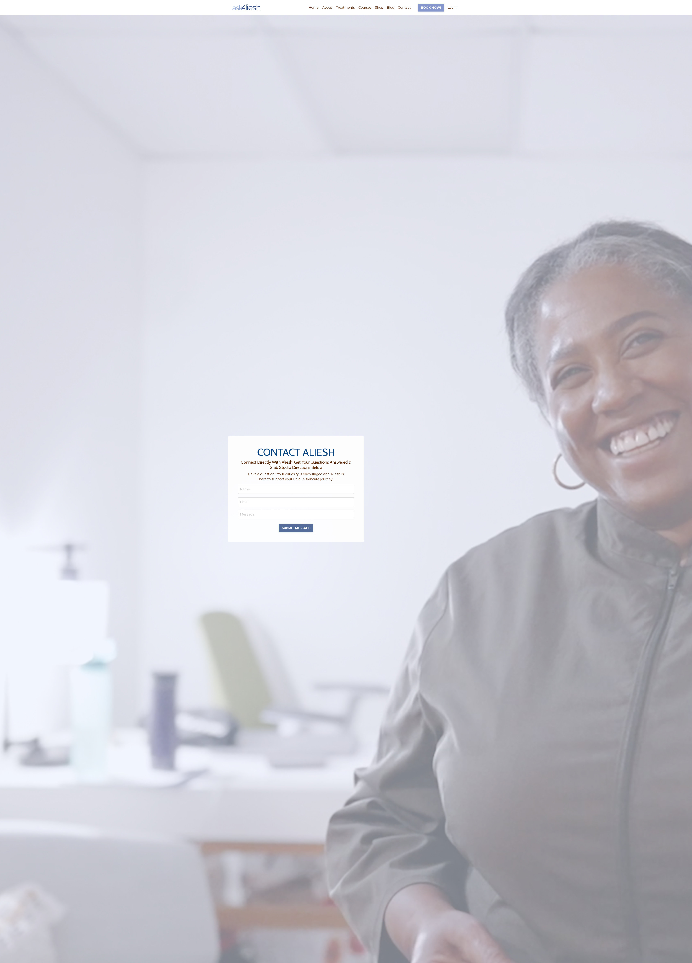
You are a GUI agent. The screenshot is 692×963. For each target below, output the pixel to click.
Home (314, 8)
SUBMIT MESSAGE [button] (296, 528)
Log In (453, 8)
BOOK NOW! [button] (431, 7)
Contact (404, 8)
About (327, 8)
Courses (364, 8)
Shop (379, 8)
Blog (390, 8)
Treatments (345, 8)
